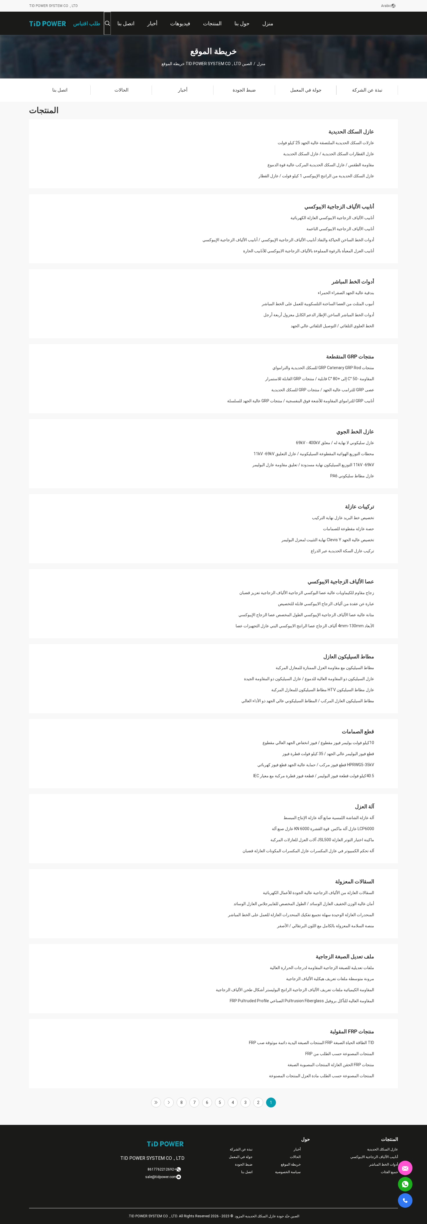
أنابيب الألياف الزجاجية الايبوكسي (339, 206)
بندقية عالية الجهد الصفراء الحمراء (346, 292)
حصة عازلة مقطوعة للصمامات (348, 528)
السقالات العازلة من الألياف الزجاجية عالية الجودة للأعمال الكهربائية (318, 892)
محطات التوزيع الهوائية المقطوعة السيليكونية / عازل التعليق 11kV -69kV (314, 453)
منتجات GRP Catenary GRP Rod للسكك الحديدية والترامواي (323, 367)
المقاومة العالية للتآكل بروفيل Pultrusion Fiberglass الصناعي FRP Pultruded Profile (302, 1000)
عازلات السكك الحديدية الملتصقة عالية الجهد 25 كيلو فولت (326, 142)
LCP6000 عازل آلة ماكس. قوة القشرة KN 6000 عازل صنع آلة (323, 828)
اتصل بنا (246, 1172)
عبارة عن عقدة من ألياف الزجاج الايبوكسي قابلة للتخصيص (326, 603)
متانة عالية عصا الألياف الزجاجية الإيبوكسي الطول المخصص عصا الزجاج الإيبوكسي (306, 614)
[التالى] (169, 1102)
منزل (261, 63)
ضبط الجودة (243, 1164)
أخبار (297, 1149)
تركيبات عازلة (359, 506)
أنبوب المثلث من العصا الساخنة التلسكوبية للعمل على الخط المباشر (318, 303)
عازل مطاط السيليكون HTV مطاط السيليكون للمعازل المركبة (322, 689)
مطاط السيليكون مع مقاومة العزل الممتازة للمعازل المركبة (325, 667)
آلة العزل (364, 806)
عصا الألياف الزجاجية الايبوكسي (341, 581)
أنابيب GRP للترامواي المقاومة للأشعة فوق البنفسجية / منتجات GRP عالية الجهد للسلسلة (300, 401)
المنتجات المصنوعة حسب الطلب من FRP (339, 1053)
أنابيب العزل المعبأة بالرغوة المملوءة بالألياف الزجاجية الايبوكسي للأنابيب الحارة (308, 251)
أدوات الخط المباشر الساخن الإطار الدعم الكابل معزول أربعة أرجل (318, 314)
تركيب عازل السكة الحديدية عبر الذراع (342, 550)
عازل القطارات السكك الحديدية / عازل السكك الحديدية (328, 153)
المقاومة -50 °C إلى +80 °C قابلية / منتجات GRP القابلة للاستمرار (319, 378)
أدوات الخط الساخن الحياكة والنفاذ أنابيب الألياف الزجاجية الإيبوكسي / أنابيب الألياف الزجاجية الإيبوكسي (288, 239)
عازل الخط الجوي (355, 431)
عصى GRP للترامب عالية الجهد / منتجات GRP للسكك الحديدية (322, 389)
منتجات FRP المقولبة (352, 1031)
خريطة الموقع (291, 1164)
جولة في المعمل (240, 1157)
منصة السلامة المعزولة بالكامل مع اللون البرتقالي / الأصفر (325, 925)
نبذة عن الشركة (241, 1149)
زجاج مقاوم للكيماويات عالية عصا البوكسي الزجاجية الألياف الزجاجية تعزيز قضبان (306, 592)
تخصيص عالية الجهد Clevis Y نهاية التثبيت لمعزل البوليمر (327, 539)
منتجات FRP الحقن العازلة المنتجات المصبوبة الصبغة (331, 1064)
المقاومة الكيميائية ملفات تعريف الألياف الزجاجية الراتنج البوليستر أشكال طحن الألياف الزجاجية (295, 989)
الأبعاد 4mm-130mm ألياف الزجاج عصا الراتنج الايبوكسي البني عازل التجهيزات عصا (305, 625)
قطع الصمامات (358, 731)
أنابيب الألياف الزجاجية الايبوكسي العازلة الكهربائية (332, 217)
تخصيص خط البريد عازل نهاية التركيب (343, 517)
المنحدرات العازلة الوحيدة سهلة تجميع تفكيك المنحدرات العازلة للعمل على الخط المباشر (301, 914)
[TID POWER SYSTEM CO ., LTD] (48, 23)
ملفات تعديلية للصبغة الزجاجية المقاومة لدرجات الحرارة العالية (322, 967)
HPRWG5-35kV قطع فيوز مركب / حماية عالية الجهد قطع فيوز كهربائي (315, 764)
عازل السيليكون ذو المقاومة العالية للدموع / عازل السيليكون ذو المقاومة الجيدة (309, 678)
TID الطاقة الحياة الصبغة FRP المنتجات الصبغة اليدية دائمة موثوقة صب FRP (311, 1042)
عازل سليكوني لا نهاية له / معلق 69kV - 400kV (335, 442)
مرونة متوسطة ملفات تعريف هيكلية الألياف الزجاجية (330, 978)
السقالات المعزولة (354, 881)
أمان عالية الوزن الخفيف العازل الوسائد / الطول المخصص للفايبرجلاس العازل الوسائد (304, 903)
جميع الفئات (389, 1172)
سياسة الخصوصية (288, 1172)
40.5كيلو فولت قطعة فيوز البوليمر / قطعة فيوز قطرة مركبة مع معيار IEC (313, 775)
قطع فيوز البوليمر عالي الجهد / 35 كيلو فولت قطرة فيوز (328, 753)
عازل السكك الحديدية (351, 131)
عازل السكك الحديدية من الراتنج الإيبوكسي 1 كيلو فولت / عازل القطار (316, 176)
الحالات (295, 1157)
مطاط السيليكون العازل (348, 656)
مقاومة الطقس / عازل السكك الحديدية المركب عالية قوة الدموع (321, 164)
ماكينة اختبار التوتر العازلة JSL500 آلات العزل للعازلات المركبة (322, 839)
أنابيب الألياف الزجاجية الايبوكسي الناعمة (340, 228)
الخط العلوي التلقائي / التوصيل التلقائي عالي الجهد (332, 326)
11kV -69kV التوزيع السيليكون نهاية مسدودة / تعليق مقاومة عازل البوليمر (313, 464)
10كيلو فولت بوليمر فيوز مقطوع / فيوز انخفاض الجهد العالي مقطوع (318, 742)
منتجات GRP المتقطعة (350, 356)
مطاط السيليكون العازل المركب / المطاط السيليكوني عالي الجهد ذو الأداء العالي (307, 700)
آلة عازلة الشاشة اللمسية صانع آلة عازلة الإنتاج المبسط (329, 817)
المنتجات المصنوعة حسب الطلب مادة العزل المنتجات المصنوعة (321, 1075)
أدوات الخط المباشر (353, 281)
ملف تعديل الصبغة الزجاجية (345, 956)
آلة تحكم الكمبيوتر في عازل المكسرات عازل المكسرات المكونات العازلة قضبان (308, 850)
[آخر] (156, 1102)
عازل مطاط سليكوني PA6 (352, 475)
